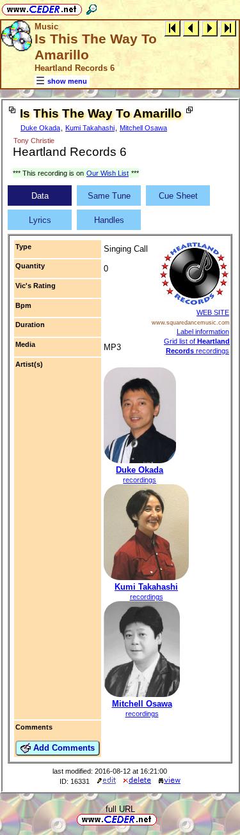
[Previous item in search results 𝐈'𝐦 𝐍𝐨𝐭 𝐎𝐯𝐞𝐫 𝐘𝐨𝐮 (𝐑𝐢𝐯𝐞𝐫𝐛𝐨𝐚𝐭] (191, 28)
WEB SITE (212, 312)
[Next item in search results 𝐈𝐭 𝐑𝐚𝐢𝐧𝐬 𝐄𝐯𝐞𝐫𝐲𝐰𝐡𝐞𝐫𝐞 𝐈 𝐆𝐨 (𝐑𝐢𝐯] (210, 28)
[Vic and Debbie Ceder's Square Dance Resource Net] (42, 7)
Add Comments (63, 748)
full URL (120, 809)
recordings (139, 480)
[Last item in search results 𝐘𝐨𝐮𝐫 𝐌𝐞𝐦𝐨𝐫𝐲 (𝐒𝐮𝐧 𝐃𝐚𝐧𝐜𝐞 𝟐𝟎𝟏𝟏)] (228, 28)
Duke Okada (40, 128)
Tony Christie (33, 140)
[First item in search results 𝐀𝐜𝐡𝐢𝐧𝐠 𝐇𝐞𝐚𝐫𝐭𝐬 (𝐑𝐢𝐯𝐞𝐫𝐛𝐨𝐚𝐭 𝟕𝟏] (172, 28)
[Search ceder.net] (91, 7)
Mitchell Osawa (143, 128)
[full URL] (161, 819)
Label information (203, 331)
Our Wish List (107, 173)
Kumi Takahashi (90, 128)
